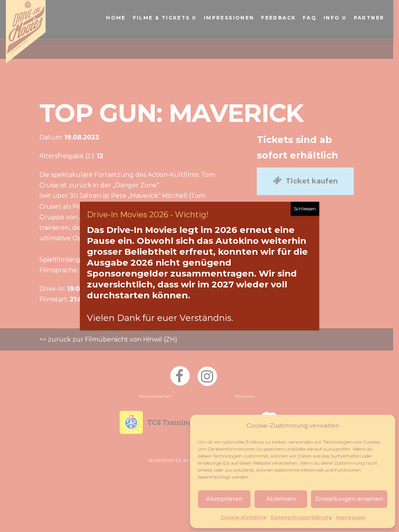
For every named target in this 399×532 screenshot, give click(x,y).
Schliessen (305, 208)
